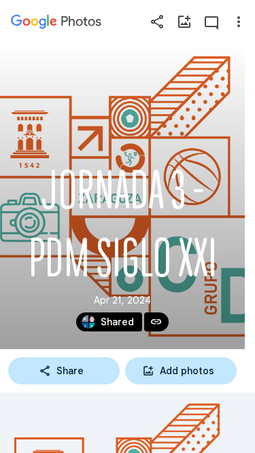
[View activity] (211, 21)
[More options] (238, 21)
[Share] (157, 21)
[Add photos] (184, 21)
